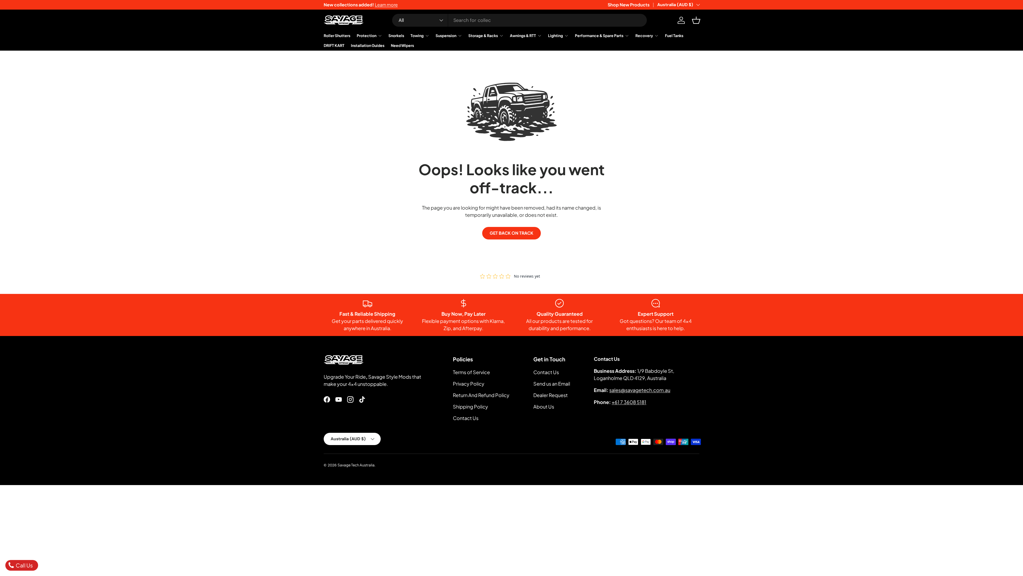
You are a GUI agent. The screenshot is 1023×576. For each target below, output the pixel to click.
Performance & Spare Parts (599, 35)
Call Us (24, 565)
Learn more (386, 4)
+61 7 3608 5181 (629, 402)
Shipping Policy (470, 406)
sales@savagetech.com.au (639, 390)
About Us (543, 406)
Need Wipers (402, 45)
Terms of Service (471, 372)
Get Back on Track (511, 233)
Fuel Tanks (674, 35)
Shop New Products (628, 4)
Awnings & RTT (523, 35)
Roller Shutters (337, 35)
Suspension (446, 35)
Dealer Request (550, 395)
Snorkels (396, 35)
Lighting (555, 35)
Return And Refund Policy (481, 395)
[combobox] (519, 20)
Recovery (644, 35)
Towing (417, 35)
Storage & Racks (483, 35)
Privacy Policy (468, 384)
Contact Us (465, 418)
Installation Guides (367, 45)
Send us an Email (551, 384)
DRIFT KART (334, 45)
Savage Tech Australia (356, 465)
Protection (366, 35)
